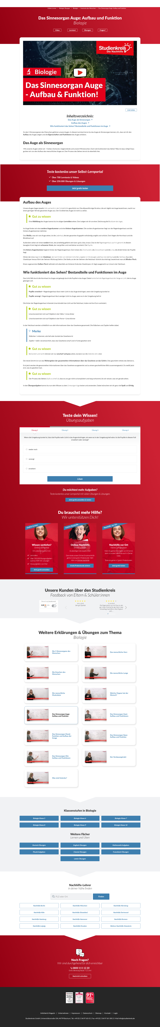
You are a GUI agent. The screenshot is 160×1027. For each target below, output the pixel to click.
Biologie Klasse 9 (80, 825)
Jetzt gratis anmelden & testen (80, 500)
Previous (66, 607)
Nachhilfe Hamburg (39, 919)
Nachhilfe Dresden (80, 926)
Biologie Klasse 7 (121, 818)
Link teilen (131, 110)
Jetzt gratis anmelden (42, 570)
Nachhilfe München (80, 906)
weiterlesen (112, 614)
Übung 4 (125, 430)
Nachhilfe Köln (39, 912)
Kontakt (107, 1013)
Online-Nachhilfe (83, 560)
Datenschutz (87, 1013)
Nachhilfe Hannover (80, 919)
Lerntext (72, 30)
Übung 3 (95, 430)
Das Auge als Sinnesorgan (79, 120)
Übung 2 (65, 430)
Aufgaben (121, 845)
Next (126, 607)
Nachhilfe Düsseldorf (80, 912)
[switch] (54, 605)
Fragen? (102, 30)
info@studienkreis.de (127, 1018)
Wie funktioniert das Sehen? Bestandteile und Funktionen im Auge (79, 126)
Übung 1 (34, 430)
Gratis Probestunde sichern (80, 566)
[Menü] (56, 604)
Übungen (87, 30)
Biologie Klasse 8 (39, 825)
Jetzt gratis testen (80, 188)
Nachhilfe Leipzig (39, 926)
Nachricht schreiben (80, 976)
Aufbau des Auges (79, 123)
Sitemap (98, 1013)
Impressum (76, 1013)
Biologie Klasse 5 (39, 818)
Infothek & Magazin (47, 1013)
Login (116, 1013)
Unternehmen (63, 1013)
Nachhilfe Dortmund (120, 912)
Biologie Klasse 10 (120, 825)
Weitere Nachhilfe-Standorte (120, 926)
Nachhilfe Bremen (120, 919)
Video (57, 30)
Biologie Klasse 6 (80, 818)
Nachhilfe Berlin (39, 906)
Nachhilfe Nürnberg (121, 906)
